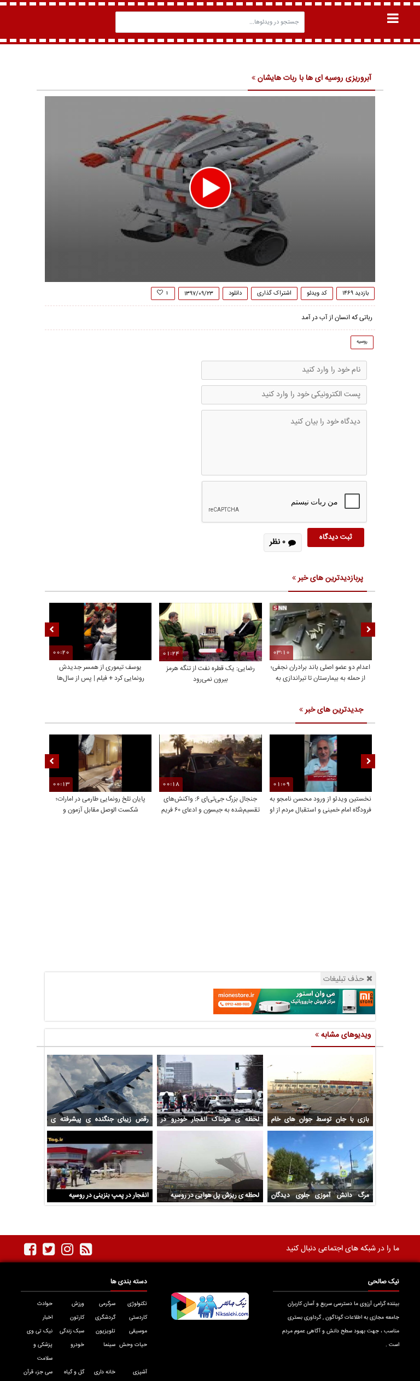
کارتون (77, 1317)
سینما (109, 1345)
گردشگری (105, 1317)
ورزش (78, 1304)
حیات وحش (133, 1345)
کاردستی (138, 1317)
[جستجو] (127, 22)
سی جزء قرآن (38, 1372)
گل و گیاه (74, 1372)
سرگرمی (107, 1304)
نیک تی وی (39, 1331)
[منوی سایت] (393, 18)
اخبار (47, 1317)
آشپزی (140, 1372)
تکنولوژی (137, 1304)
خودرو (77, 1345)
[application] (210, 189)
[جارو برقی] (294, 1001)
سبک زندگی (72, 1331)
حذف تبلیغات (343, 979)
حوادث (44, 1304)
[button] (210, 188)
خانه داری (104, 1372)
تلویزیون (105, 1331)
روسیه (362, 341)
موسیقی (138, 1331)
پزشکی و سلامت (42, 1352)
